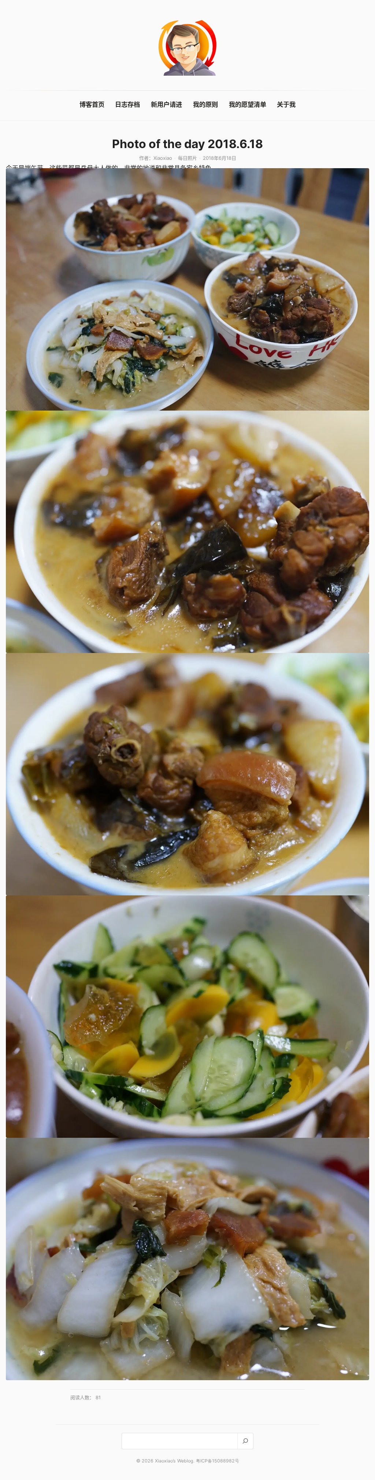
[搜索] (245, 1441)
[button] (187, 289)
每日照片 (187, 158)
